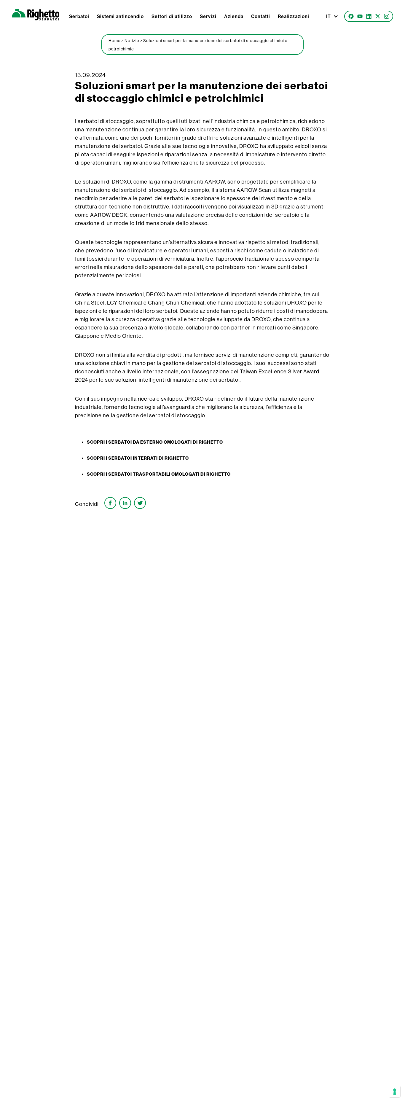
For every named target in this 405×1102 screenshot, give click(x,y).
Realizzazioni (293, 16)
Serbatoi (79, 16)
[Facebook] (351, 16)
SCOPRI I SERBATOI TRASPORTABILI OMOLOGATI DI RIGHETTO (159, 474)
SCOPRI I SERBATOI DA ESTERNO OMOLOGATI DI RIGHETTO (155, 442)
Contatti (260, 16)
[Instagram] (387, 16)
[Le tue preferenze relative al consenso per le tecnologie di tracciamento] (394, 1091)
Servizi (208, 16)
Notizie (132, 40)
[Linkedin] (369, 16)
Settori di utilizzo (172, 16)
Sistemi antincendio (120, 16)
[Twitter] (378, 16)
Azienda (233, 16)
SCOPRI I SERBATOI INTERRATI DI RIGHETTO (138, 458)
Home (114, 40)
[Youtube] (360, 16)
